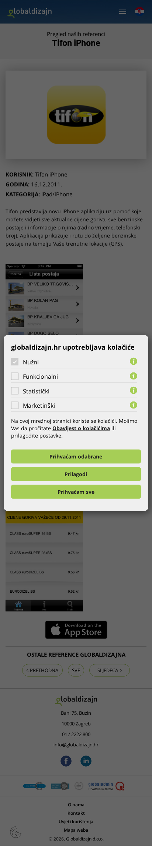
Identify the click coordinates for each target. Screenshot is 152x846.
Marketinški (39, 405)
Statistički (36, 391)
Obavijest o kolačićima (81, 428)
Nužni (31, 362)
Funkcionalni (40, 376)
